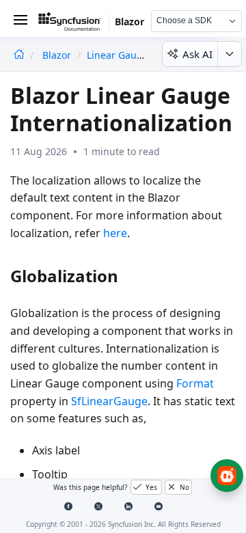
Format (195, 383)
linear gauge (117, 55)
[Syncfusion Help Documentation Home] (74, 23)
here (115, 233)
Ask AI (197, 54)
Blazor (58, 55)
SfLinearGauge (109, 401)
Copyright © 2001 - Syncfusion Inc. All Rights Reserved (123, 524)
